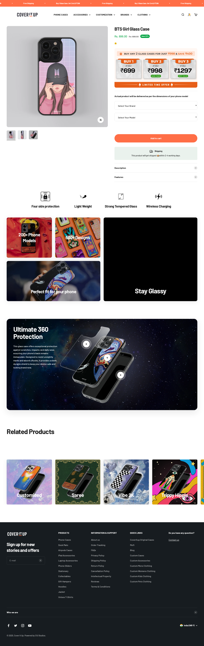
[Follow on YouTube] (30, 625)
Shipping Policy (98, 560)
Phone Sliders (65, 565)
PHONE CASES (61, 14)
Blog (132, 550)
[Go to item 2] (22, 135)
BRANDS (125, 14)
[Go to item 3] (33, 135)
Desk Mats (63, 545)
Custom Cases (137, 555)
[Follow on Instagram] (23, 625)
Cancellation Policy (100, 571)
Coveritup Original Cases (142, 539)
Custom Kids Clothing (140, 576)
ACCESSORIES (80, 14)
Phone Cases (64, 539)
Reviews (95, 581)
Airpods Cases (65, 550)
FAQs (93, 550)
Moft (132, 545)
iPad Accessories (66, 555)
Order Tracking (98, 545)
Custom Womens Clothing (142, 571)
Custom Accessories (140, 560)
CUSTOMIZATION (104, 14)
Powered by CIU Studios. (35, 635)
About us (95, 539)
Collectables (64, 576)
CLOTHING (143, 14)
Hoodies (62, 586)
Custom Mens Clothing (141, 565)
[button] (116, 43)
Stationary (63, 571)
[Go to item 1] (11, 135)
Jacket (61, 591)
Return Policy (97, 565)
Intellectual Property (101, 576)
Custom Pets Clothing (140, 581)
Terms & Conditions (100, 586)
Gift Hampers (64, 581)
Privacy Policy (97, 555)
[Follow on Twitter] (15, 625)
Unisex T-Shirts (65, 597)
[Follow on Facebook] (8, 625)
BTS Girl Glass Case (150, 634)
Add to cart (155, 138)
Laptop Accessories (68, 560)
